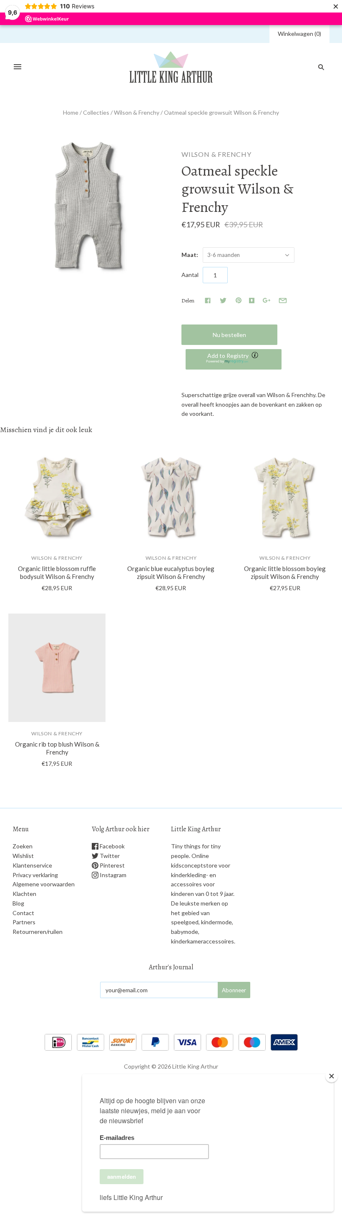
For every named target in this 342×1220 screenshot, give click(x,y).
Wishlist (23, 855)
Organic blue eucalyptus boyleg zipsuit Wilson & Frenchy (170, 572)
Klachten (24, 893)
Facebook (111, 846)
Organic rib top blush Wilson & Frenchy (57, 748)
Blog (18, 903)
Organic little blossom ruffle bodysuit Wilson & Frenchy (57, 572)
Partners (24, 922)
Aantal (190, 274)
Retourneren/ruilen (38, 931)
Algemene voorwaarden (44, 884)
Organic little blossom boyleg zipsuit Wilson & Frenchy (285, 572)
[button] (234, 359)
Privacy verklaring (35, 874)
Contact (23, 912)
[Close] (331, 1076)
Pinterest (111, 865)
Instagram (112, 874)
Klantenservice (32, 865)
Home (70, 112)
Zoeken (23, 846)
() (299, 33)
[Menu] (18, 67)
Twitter (109, 855)
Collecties (96, 112)
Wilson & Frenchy (136, 112)
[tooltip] (255, 356)
